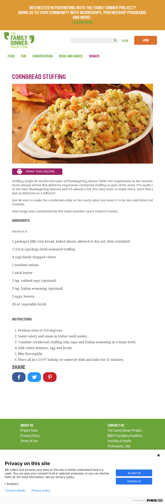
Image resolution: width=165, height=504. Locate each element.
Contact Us (116, 425)
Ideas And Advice (71, 56)
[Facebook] (19, 377)
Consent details (15, 490)
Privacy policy (41, 490)
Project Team (29, 430)
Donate (94, 56)
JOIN (145, 40)
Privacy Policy (30, 436)
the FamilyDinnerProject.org (19, 40)
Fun (23, 56)
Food (11, 56)
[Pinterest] (50, 377)
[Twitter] (34, 377)
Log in (125, 40)
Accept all (134, 473)
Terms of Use (29, 441)
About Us (26, 425)
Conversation (42, 56)
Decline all (134, 481)
